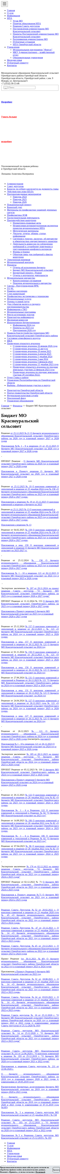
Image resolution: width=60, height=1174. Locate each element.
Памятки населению (17, 291)
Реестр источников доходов (20, 314)
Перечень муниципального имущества (32, 283)
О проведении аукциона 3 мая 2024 (30, 359)
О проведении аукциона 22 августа (30, 348)
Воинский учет (14, 207)
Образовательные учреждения (28, 57)
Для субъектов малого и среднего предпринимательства (23, 305)
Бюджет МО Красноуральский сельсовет (33, 270)
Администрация (15, 183)
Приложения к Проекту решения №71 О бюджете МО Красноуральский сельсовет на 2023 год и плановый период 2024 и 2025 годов (30, 897)
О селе (10, 13)
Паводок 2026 (20, 202)
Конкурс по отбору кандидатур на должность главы (33, 189)
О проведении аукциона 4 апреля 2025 (32, 354)
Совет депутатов (15, 186)
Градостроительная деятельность (23, 217)
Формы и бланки (21, 252)
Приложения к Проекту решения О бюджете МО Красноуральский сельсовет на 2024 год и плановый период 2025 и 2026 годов (27, 782)
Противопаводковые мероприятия (24, 194)
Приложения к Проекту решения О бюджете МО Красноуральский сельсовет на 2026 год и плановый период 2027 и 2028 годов (30, 474)
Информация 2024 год (24, 325)
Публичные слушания (24, 42)
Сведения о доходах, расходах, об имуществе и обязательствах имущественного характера (35, 240)
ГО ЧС (10, 288)
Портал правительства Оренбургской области (29, 393)
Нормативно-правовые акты (27, 223)
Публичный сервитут (17, 63)
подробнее (6, 141)
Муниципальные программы (21, 312)
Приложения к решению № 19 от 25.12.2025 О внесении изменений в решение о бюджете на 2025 (30, 503)
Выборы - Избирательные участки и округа (28, 385)
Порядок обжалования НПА (27, 23)
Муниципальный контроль (20, 262)
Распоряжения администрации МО (30, 39)
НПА (9, 18)
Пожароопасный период (19, 204)
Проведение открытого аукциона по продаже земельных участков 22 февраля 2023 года (35, 368)
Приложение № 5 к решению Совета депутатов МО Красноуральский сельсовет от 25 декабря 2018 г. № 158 (30, 1113)
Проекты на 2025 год (23, 327)
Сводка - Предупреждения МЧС (23, 286)
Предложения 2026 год (24, 330)
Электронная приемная (18, 259)
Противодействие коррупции (21, 220)
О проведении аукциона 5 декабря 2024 (32, 356)
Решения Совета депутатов (26, 26)
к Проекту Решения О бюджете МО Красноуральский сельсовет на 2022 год (25, 972)
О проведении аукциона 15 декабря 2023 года (35, 364)
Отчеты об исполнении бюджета (29, 267)
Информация (13, 15)
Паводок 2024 (20, 197)
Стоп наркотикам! (16, 293)
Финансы (11, 265)
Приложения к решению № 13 (16, 525)
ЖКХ (9, 341)
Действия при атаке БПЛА (20, 191)
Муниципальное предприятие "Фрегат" (32, 49)
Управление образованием (20, 401)
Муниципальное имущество (21, 278)
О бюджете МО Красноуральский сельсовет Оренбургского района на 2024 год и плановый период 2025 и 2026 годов (30, 772)
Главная (11, 10)
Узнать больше (9, 117)
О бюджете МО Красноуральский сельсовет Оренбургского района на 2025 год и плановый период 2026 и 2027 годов (30, 604)
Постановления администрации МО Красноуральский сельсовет (31, 30)
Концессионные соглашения (27, 280)
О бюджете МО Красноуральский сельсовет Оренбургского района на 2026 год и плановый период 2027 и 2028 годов (30, 464)
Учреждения (13, 47)
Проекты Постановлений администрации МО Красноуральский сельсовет (36, 35)
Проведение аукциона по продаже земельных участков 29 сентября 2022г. (35, 373)
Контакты (12, 65)
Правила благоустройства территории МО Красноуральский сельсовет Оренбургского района (32, 334)
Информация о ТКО (17, 309)
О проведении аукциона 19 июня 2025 (32, 351)
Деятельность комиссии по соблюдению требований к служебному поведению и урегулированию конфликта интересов (33, 246)
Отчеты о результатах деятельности (30, 275)
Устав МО (18, 21)
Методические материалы (26, 231)
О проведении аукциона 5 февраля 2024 (33, 362)
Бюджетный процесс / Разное (27, 272)
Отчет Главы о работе (18, 377)
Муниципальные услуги (19, 299)
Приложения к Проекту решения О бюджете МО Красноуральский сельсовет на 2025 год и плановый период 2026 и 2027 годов (27, 614)
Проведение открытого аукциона (23, 343)
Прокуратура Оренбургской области (25, 390)
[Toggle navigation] (4, 4)
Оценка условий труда (18, 301)
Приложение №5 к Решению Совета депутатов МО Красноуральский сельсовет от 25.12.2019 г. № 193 (30, 1136)
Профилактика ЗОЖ (17, 215)
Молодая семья (14, 60)
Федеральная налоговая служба (22, 395)
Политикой (40, 1172)
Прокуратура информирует (20, 317)
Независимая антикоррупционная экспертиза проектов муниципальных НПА (35, 226)
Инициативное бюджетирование (23, 322)
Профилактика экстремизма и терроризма (28, 296)
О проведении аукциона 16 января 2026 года (35, 346)
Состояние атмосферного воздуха (23, 338)
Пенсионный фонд (16, 398)
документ (45, 739)
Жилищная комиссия (17, 320)
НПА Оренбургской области (27, 44)
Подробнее (6, 102)
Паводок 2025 (20, 199)
